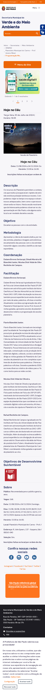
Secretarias (14, 45)
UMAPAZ (9, 48)
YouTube (28, 566)
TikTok (22, 569)
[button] (32, 101)
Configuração (9, 681)
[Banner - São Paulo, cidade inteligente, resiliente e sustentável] (22, 585)
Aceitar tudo (25, 681)
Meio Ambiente (28, 45)
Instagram (8, 566)
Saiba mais (15, 677)
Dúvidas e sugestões (15, 631)
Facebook (18, 566)
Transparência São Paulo (27, 2)
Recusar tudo (10, 687)
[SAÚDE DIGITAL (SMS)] (22, 82)
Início (6, 45)
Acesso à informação (9, 2)
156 (41, 2)
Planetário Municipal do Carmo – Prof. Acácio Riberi (21, 51)
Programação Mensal (14, 56)
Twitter (36, 566)
